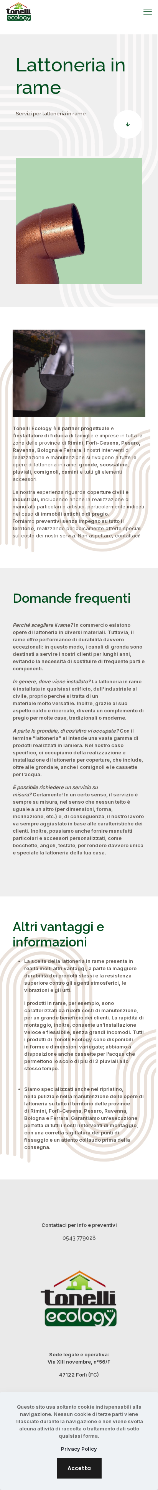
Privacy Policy (79, 1449)
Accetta (79, 1468)
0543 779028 (79, 1238)
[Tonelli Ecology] (18, 11)
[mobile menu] (147, 11)
